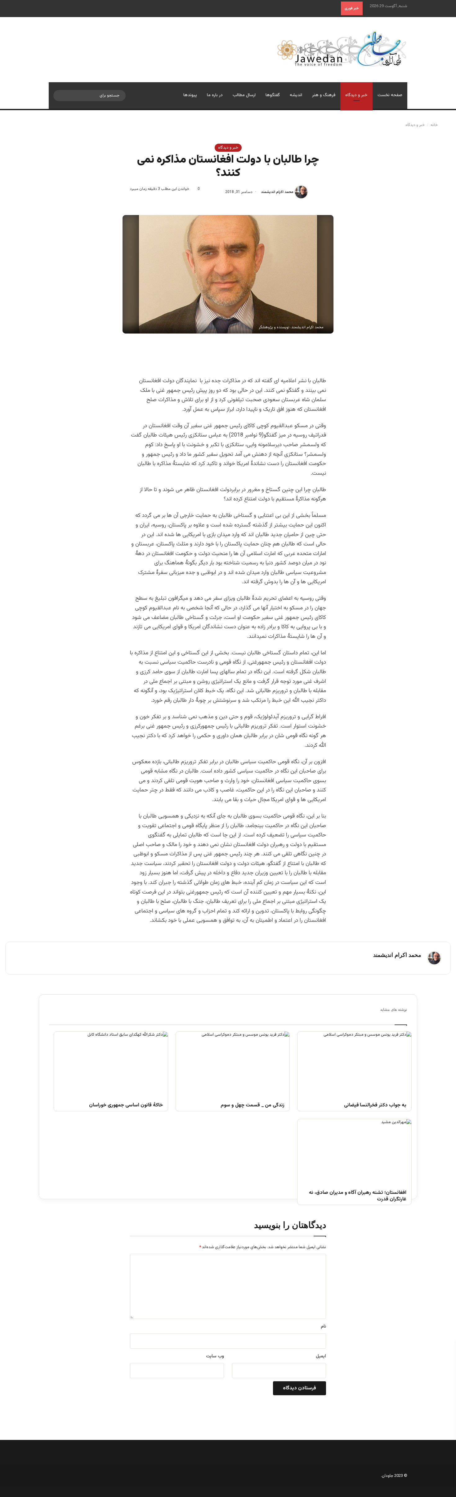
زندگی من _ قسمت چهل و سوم (252, 1105)
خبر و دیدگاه (356, 95)
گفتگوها (273, 95)
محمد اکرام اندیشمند (277, 192)
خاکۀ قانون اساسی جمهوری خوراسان (126, 1105)
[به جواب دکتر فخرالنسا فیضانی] (354, 1064)
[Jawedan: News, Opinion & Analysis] (342, 48)
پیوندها (190, 95)
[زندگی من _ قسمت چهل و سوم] (233, 1064)
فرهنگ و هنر (323, 95)
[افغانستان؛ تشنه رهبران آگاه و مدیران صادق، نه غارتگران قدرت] (354, 1151)
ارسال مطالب (244, 95)
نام (323, 1326)
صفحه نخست (390, 95)
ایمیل (321, 1356)
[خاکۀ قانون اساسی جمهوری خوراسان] (111, 1064)
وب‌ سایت (215, 1356)
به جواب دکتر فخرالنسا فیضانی (375, 1105)
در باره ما (215, 95)
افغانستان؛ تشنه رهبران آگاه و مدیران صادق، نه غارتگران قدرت (357, 1196)
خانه (435, 125)
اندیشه (296, 95)
